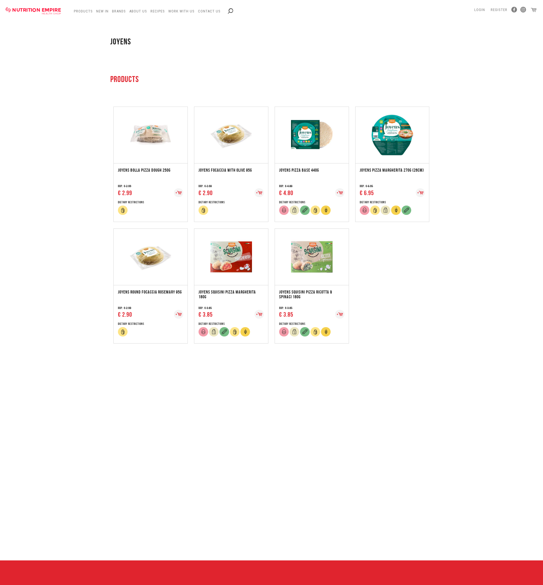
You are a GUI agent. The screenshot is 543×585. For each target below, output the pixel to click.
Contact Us (209, 11)
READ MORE (150, 129)
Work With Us (181, 11)
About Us (138, 11)
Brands (119, 11)
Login (479, 10)
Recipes (157, 11)
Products (83, 11)
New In (102, 11)
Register (499, 10)
